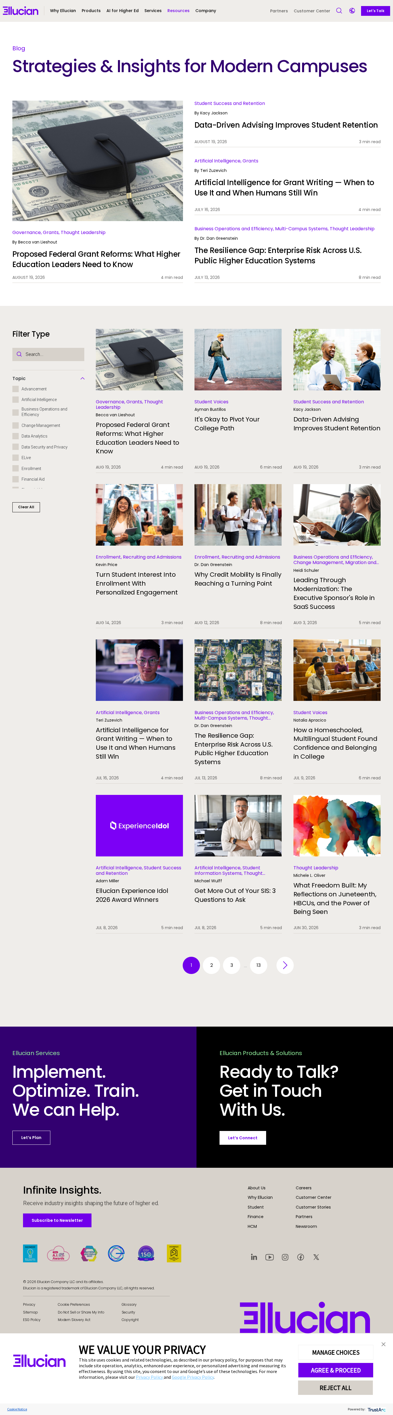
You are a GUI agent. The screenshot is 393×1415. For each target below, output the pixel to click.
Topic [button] (19, 378)
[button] (91, 13)
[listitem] (97, 192)
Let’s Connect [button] (242, 1138)
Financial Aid (33, 479)
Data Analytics (34, 436)
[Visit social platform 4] (301, 1256)
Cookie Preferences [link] (74, 1304)
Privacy (29, 1304)
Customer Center (312, 11)
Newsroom (306, 1226)
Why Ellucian (260, 1197)
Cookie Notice (17, 1409)
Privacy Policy (150, 1377)
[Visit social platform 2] (269, 1256)
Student (256, 1207)
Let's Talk (375, 10)
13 (259, 965)
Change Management (41, 425)
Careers (304, 1188)
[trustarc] (376, 1409)
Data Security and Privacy (45, 447)
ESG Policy (32, 1319)
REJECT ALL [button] (336, 1388)
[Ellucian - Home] (305, 1317)
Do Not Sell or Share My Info (81, 1312)
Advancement (34, 389)
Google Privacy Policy (193, 1377)
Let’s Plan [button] (31, 1137)
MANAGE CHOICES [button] (336, 1352)
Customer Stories (313, 1207)
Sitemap (30, 1312)
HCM (252, 1226)
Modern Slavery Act (74, 1319)
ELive (26, 457)
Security (129, 1312)
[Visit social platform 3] (285, 1256)
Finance (256, 1217)
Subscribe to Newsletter (57, 1220)
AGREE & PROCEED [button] (336, 1370)
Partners (279, 11)
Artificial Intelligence (39, 400)
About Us (257, 1188)
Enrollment (31, 468)
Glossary (129, 1304)
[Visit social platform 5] (316, 1256)
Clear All (26, 507)
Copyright (130, 1319)
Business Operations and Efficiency (44, 412)
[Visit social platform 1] (254, 1256)
